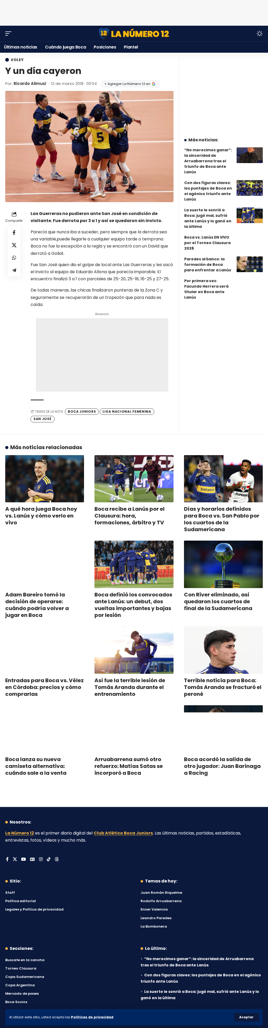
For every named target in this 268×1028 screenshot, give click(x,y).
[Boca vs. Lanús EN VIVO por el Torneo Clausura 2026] (250, 242)
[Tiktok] (48, 859)
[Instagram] (40, 859)
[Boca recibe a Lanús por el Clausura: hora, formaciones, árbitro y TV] (133, 479)
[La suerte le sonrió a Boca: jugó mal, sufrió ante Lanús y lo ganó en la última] (250, 215)
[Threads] (57, 859)
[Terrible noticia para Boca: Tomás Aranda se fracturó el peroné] (223, 650)
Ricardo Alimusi (30, 83)
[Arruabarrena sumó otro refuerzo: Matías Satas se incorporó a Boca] (133, 729)
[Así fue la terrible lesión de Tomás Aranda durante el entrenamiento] (133, 650)
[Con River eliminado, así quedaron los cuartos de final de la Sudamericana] (223, 564)
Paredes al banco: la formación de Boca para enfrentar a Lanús (207, 264)
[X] (15, 859)
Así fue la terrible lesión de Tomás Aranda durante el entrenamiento (129, 687)
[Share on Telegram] (14, 270)
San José (43, 419)
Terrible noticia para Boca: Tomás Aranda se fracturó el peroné (222, 687)
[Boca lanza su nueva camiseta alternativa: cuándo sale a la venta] (44, 729)
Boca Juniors (82, 411)
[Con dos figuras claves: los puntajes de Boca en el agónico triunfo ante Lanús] (250, 188)
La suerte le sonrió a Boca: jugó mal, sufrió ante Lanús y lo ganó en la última (207, 218)
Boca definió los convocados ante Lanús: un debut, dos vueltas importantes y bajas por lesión (133, 605)
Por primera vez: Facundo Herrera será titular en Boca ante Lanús (206, 289)
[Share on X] (14, 245)
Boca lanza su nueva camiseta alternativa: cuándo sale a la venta (35, 766)
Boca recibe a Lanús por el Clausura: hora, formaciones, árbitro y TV (129, 515)
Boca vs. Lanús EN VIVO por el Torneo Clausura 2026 (207, 243)
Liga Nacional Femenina (127, 411)
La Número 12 (19, 833)
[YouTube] (23, 859)
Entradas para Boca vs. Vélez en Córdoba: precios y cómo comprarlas (44, 687)
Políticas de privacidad (92, 1017)
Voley (17, 60)
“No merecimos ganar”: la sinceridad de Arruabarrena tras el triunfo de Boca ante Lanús (208, 161)
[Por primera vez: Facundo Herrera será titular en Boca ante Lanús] (250, 286)
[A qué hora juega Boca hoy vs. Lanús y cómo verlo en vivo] (44, 479)
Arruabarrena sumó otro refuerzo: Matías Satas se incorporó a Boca (128, 766)
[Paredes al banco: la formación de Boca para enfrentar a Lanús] (250, 264)
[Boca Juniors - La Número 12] (134, 33)
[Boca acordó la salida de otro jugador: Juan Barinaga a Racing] (223, 729)
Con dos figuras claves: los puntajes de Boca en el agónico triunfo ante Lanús (208, 191)
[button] (246, 1017)
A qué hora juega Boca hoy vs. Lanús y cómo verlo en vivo (41, 515)
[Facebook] (7, 859)
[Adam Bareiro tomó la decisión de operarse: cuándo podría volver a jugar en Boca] (44, 564)
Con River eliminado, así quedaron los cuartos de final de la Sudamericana (218, 601)
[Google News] (32, 859)
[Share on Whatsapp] (14, 257)
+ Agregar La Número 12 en (127, 83)
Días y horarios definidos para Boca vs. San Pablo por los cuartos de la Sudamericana (221, 519)
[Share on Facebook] (14, 232)
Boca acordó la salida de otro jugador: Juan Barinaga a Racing (222, 766)
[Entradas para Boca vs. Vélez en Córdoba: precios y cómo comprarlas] (44, 650)
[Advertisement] (134, 12)
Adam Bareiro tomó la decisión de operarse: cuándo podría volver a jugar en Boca (37, 605)
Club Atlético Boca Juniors (123, 833)
